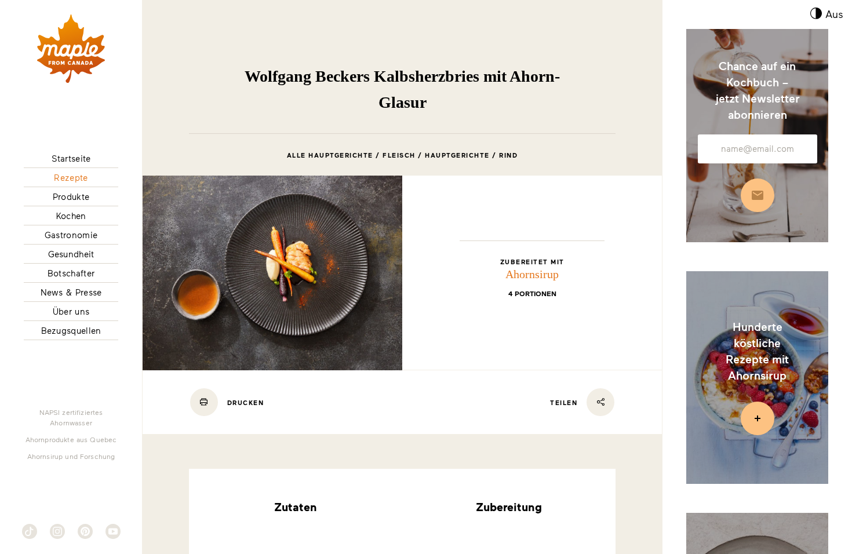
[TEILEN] (600, 402)
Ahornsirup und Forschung (71, 456)
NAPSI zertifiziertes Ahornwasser (71, 417)
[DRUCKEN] (204, 402)
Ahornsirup (532, 274)
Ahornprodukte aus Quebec (71, 439)
